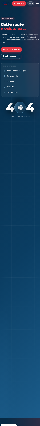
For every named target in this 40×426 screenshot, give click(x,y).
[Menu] (37, 3)
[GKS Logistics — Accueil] (6, 3)
